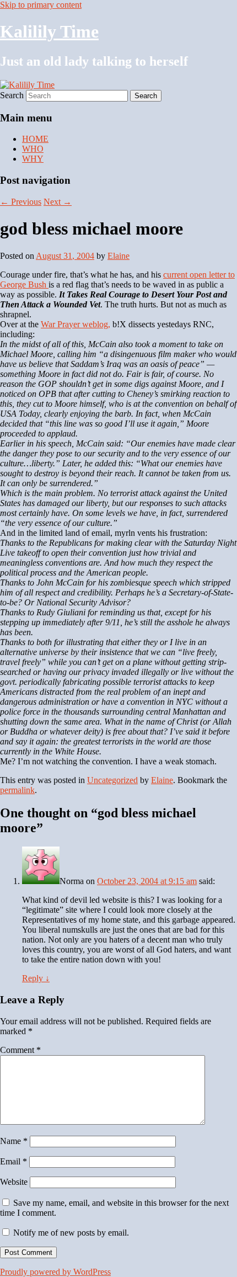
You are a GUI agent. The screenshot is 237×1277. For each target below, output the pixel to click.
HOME (35, 138)
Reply (36, 978)
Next (58, 201)
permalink (17, 790)
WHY (33, 158)
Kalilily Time (49, 31)
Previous (20, 201)
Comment (20, 1050)
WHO (33, 148)
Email (13, 1161)
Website (14, 1181)
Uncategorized (112, 780)
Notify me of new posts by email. (71, 1232)
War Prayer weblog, (75, 324)
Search (12, 95)
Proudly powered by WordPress (55, 1271)
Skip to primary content (41, 4)
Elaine (118, 255)
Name (14, 1141)
